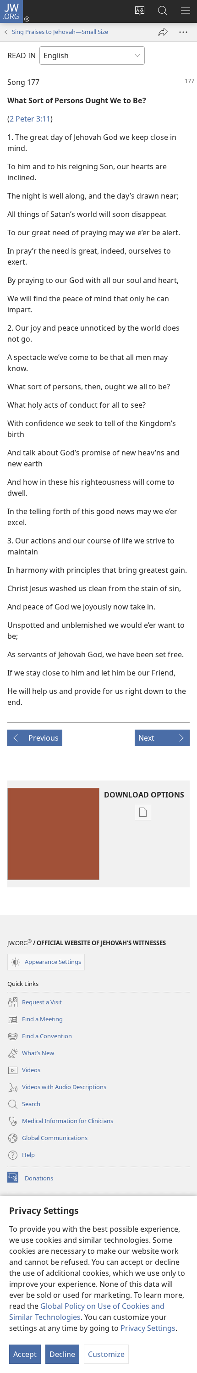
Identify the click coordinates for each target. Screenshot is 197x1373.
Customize (106, 1354)
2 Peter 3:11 (30, 119)
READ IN (21, 55)
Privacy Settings (147, 1328)
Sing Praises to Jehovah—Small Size (60, 32)
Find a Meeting (35, 1020)
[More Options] (183, 32)
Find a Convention (39, 1037)
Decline (62, 1354)
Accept (25, 1354)
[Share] (163, 32)
